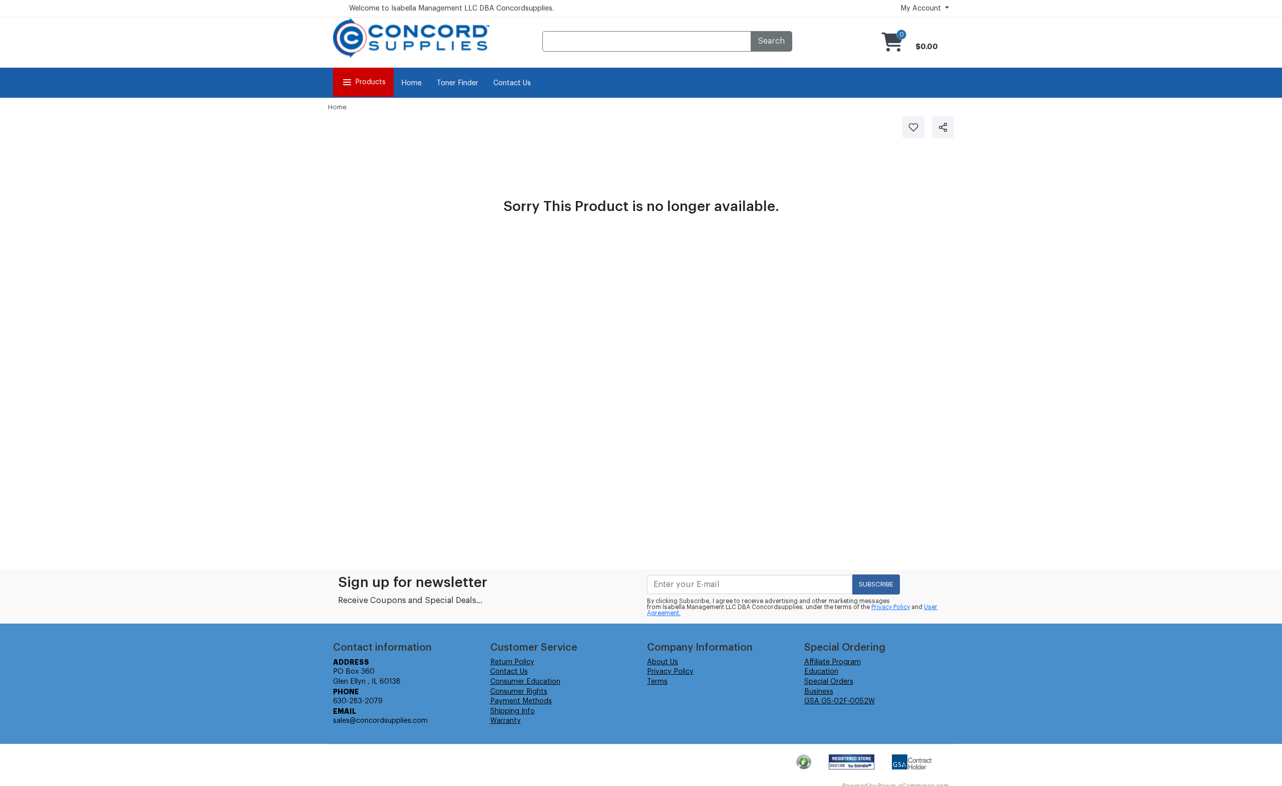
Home (411, 83)
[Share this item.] (943, 127)
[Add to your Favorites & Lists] (913, 127)
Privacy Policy (890, 607)
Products (370, 82)
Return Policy (512, 662)
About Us (662, 662)
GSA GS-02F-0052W (839, 701)
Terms (657, 681)
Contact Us (512, 83)
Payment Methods (521, 701)
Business (818, 691)
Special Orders (828, 681)
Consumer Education (525, 681)
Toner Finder (457, 83)
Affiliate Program (832, 662)
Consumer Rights (518, 691)
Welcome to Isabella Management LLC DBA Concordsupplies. (451, 8)
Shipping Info (512, 711)
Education (821, 671)
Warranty (505, 720)
